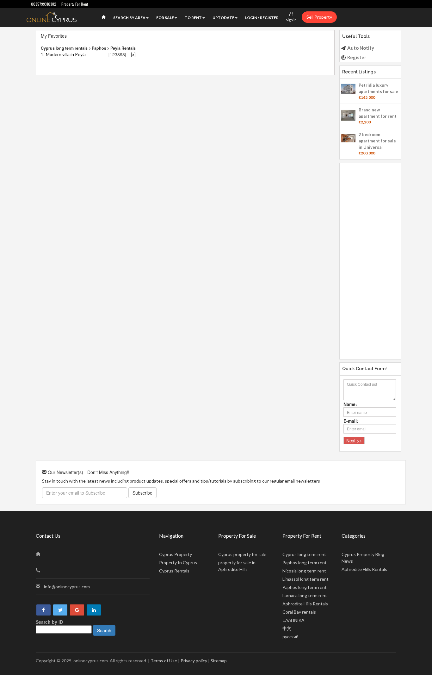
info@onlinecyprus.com (67, 586)
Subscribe (142, 493)
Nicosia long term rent (304, 570)
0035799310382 (43, 4)
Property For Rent (74, 4)
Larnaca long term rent (304, 595)
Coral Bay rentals (299, 612)
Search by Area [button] (129, 17)
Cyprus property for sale (242, 554)
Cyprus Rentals (174, 570)
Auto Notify (360, 48)
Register (356, 57)
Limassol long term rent (305, 579)
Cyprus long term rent (304, 554)
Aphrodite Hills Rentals (305, 603)
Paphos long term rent (304, 562)
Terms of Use (164, 660)
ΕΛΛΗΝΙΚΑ (293, 620)
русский (290, 636)
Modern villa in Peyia (66, 54)
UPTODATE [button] (223, 17)
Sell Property (319, 17)
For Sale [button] (165, 17)
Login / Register (262, 17)
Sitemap (219, 660)
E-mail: (350, 421)
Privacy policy (194, 660)
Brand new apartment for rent (378, 113)
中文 (286, 628)
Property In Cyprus (178, 562)
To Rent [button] (193, 17)
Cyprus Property (175, 554)
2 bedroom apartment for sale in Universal (377, 141)
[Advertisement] (370, 258)
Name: (350, 404)
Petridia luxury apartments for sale (378, 88)
